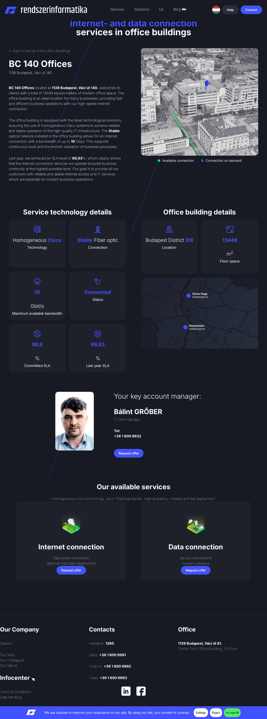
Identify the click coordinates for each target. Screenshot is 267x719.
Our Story (7, 655)
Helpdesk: (101, 643)
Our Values (8, 665)
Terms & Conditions (15, 692)
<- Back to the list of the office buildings (39, 51)
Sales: (107, 655)
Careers (6, 643)
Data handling (11, 697)
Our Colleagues (12, 660)
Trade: (108, 678)
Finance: (110, 666)
